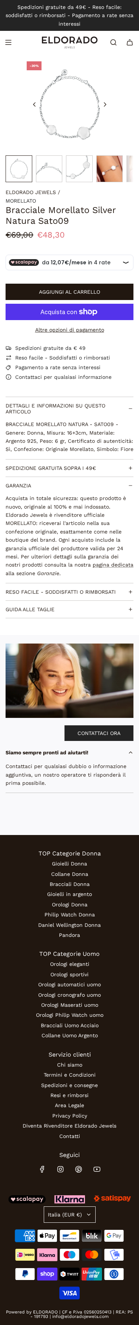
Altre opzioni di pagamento (69, 330)
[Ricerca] (113, 42)
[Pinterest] (78, 1169)
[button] (34, 104)
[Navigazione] (8, 42)
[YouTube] (97, 1169)
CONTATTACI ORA (98, 733)
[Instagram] (60, 1169)
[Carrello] (130, 42)
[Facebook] (42, 1169)
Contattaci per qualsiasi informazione (63, 377)
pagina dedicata (113, 565)
